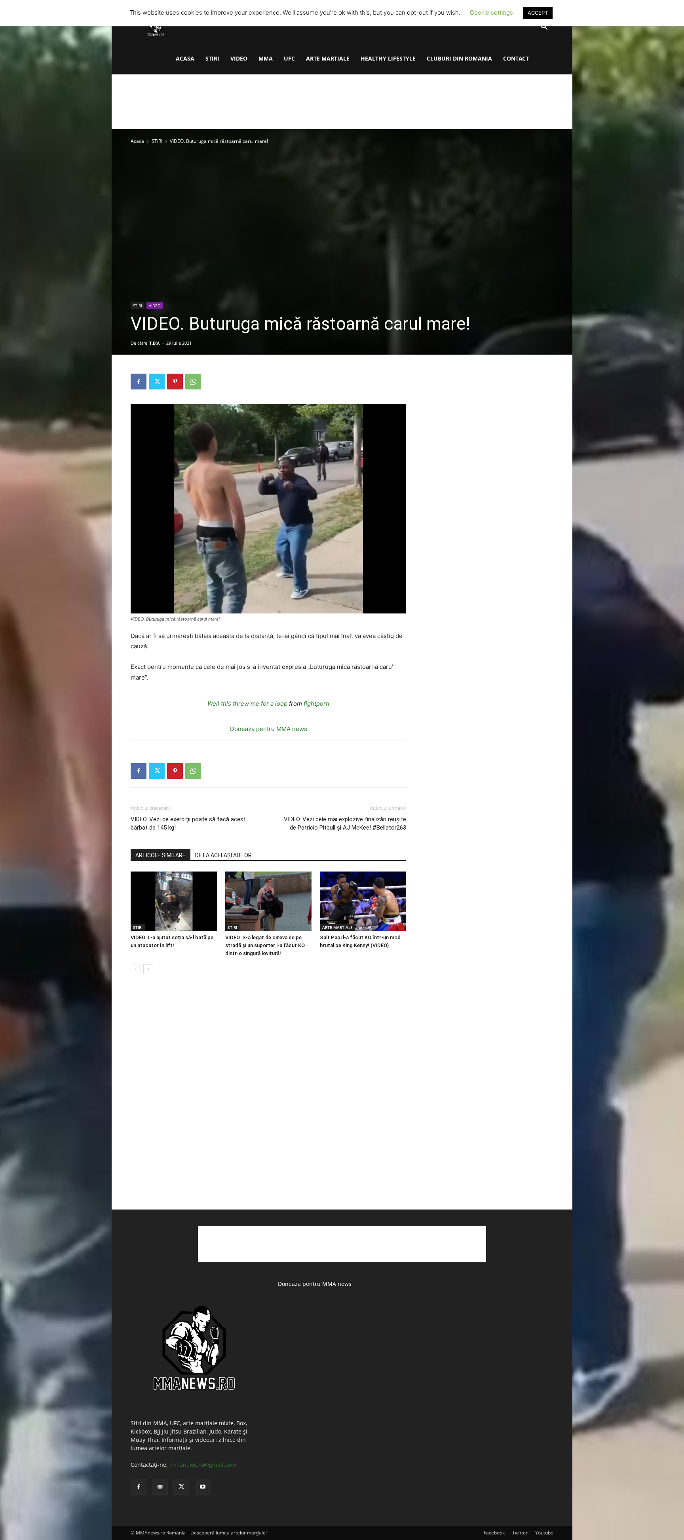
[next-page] (148, 969)
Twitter (520, 1532)
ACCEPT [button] (538, 12)
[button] (543, 27)
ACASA (185, 58)
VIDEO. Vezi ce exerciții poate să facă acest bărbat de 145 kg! (188, 823)
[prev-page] (136, 969)
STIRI (212, 58)
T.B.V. (154, 343)
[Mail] (160, 1487)
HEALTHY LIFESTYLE (388, 58)
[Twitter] (157, 381)
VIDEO (238, 58)
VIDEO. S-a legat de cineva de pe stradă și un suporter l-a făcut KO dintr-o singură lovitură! (265, 945)
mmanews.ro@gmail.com (202, 1464)
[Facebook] (138, 381)
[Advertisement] (342, 102)
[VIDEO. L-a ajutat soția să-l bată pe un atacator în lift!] (174, 901)
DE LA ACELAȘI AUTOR (223, 855)
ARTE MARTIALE (328, 58)
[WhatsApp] (193, 381)
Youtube (544, 1532)
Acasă (137, 141)
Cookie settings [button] (491, 12)
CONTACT (516, 58)
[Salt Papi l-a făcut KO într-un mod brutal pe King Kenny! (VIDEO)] (363, 901)
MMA (265, 58)
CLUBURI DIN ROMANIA (459, 58)
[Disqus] (268, 1100)
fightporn (316, 703)
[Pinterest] (175, 381)
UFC (289, 58)
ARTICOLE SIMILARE (160, 855)
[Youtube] (203, 1487)
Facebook (494, 1532)
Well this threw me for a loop (247, 703)
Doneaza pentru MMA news (268, 729)
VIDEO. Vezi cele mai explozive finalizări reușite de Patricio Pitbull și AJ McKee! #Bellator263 (345, 823)
